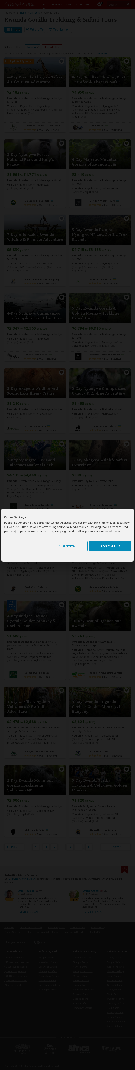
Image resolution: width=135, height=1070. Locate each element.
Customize (67, 546)
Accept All (107, 546)
